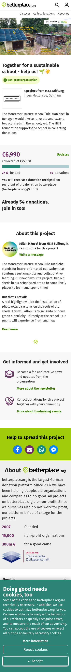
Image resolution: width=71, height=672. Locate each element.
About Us (63, 13)
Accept (37, 661)
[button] (17, 449)
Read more (10, 329)
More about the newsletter (36, 388)
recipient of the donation (20, 184)
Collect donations (44, 13)
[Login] (66, 5)
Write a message (31, 254)
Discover (25, 13)
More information (35, 641)
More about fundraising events (39, 411)
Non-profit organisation (22, 80)
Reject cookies (35, 649)
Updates (63, 154)
